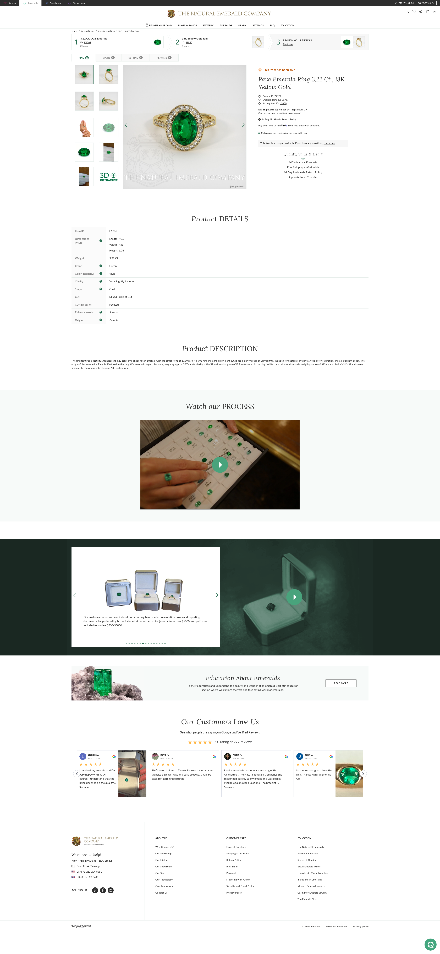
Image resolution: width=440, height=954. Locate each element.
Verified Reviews (248, 732)
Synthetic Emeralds (308, 853)
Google (226, 732)
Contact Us (161, 892)
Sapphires (55, 3)
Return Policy (233, 859)
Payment (231, 873)
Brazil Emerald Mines (309, 866)
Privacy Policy (234, 892)
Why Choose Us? (164, 846)
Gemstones (79, 3)
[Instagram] (110, 890)
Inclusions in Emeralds (310, 879)
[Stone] (158, 42)
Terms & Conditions (336, 926)
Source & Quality (307, 859)
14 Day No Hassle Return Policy (279, 119)
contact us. (329, 143)
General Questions (236, 846)
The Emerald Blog (307, 899)
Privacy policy (360, 926)
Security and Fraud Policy (240, 886)
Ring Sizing (232, 866)
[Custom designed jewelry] (353, 42)
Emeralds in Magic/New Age (313, 873)
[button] (243, 125)
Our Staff (160, 873)
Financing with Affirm (238, 879)
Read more (345, 684)
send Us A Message (88, 866)
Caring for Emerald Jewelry (312, 892)
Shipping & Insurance (237, 853)
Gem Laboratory (164, 886)
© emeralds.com (311, 926)
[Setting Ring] (258, 42)
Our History (161, 859)
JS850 (189, 42)
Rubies (12, 3)
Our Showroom (163, 866)
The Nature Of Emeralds (311, 846)
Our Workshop (163, 853)
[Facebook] (103, 890)
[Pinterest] (95, 890)
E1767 (87, 42)
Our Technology (164, 879)
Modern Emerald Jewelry (311, 886)
